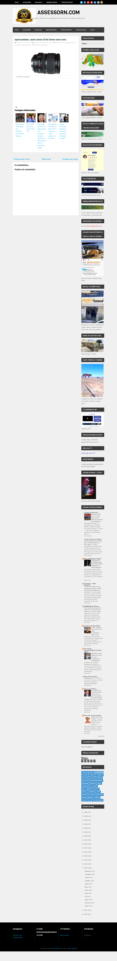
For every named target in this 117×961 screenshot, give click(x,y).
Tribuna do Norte (67, 2)
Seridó (90, 797)
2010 (86, 914)
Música (96, 789)
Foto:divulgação (67, 42)
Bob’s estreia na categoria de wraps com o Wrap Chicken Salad (92, 609)
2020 (86, 836)
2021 (86, 832)
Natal (29, 45)
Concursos (38, 2)
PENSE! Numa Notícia (91, 606)
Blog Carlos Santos (91, 676)
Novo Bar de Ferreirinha (92, 715)
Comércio (99, 775)
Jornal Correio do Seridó (92, 539)
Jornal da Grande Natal (92, 626)
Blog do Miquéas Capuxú (92, 559)
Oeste (98, 792)
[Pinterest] (91, 2)
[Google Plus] (88, 2)
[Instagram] (98, 2)
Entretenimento (96, 780)
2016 (86, 852)
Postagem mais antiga (70, 159)
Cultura (85, 778)
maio (86, 893)
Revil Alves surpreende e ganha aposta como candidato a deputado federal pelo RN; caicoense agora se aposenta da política (41, 136)
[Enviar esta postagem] (16, 107)
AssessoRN (27, 2)
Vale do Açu (86, 800)
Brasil (91, 772)
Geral (74, 42)
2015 (86, 856)
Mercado (24, 45)
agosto (87, 884)
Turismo (97, 797)
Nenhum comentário (41, 45)
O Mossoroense (81, 30)
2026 (86, 812)
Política (92, 794)
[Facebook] (84, 2)
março (87, 900)
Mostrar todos (101, 736)
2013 (86, 864)
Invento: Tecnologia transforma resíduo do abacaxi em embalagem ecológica (62, 131)
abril (86, 896)
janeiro (87, 906)
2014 (86, 860)
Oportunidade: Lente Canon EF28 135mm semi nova (40, 39)
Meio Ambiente (87, 789)
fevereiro (88, 903)
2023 (86, 824)
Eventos (92, 783)
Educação (85, 780)
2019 (86, 840)
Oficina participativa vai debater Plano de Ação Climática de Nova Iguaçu (93, 542)
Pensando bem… (89, 678)
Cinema (92, 775)
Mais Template (72, 948)
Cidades (85, 775)
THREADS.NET (18, 937)
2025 (86, 816)
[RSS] (101, 2)
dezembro (88, 871)
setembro (88, 881)
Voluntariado (98, 800)
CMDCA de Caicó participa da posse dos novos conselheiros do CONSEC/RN (96, 657)
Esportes (85, 783)
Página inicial (46, 159)
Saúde (84, 797)
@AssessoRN (64, 935)
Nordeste (91, 792)
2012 (86, 868)
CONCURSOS (99, 772)
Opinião (84, 794)
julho (86, 887)
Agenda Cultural (51, 2)
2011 (86, 910)
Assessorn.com (17, 935)
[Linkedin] (95, 2)
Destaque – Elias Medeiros (90, 584)
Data (91, 778)
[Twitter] (81, 2)
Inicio (17, 2)
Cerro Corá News (90, 689)
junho (87, 890)
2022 (86, 828)
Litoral (94, 786)
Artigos (85, 772)
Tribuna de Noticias (91, 512)
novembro (88, 874)
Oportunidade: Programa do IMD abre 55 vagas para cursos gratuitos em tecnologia (52, 131)
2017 (86, 848)
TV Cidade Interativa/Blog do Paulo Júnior (92, 650)
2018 (86, 844)
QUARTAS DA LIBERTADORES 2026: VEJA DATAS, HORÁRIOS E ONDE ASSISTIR (97, 564)
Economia (58, 42)
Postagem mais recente (22, 159)
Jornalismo (18, 45)
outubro (87, 877)
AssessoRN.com (58, 12)
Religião (100, 794)
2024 (86, 820)
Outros (92, 30)
